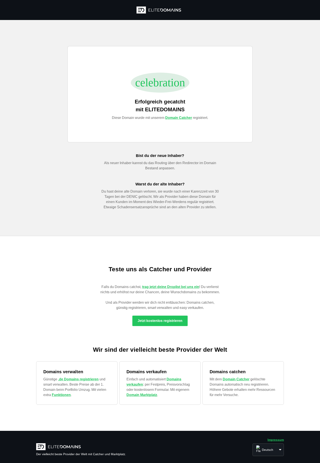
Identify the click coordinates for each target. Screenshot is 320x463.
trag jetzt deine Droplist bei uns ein (170, 287)
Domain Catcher (178, 118)
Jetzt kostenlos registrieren (160, 321)
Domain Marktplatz (141, 395)
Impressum (276, 439)
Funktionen (61, 395)
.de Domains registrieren (78, 379)
